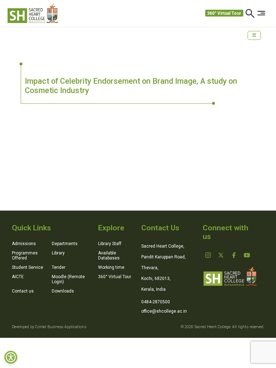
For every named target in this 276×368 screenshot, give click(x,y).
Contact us (23, 291)
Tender (58, 267)
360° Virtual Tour (224, 13)
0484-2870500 (155, 301)
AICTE (18, 276)
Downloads (63, 291)
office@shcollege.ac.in (164, 311)
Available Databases (109, 255)
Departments (65, 243)
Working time (111, 267)
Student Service (27, 267)
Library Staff (109, 243)
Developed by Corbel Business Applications (49, 327)
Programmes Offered (25, 255)
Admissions (24, 243)
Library (58, 253)
